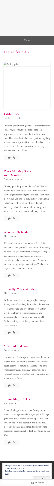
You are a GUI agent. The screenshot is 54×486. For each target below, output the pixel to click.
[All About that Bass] (14, 385)
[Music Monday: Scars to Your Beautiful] (14, 218)
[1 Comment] (9, 332)
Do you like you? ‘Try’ (17, 399)
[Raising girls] (14, 157)
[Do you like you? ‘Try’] (14, 442)
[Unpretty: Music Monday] (14, 332)
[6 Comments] (9, 442)
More (24, 150)
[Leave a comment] (9, 157)
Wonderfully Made (16, 232)
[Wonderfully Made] (14, 275)
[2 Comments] (9, 275)
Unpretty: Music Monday (20, 289)
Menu (27, 40)
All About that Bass (16, 346)
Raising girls (12, 114)
